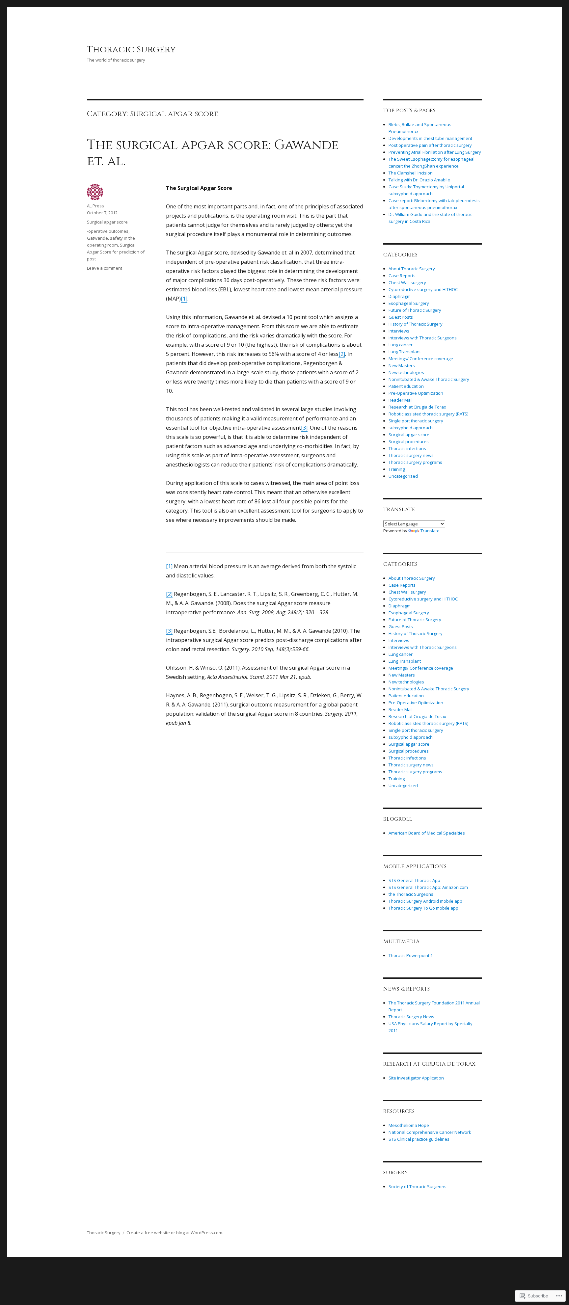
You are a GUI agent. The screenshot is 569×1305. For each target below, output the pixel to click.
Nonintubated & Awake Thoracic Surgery (429, 379)
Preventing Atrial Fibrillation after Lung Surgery (435, 152)
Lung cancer (401, 345)
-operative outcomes (107, 231)
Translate (430, 531)
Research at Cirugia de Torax (417, 407)
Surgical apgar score (107, 222)
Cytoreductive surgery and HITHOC (423, 289)
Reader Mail (401, 400)
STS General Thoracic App (414, 880)
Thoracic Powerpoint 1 (411, 955)
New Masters (402, 365)
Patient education (406, 386)
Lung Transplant (405, 352)
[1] (184, 298)
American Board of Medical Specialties (427, 833)
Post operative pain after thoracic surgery (430, 145)
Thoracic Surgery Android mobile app (425, 901)
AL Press (95, 206)
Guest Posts (401, 317)
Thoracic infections (407, 448)
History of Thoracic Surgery (416, 324)
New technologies (406, 372)
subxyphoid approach (411, 428)
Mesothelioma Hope (409, 1125)
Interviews (399, 331)
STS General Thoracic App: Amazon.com (428, 887)
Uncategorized (403, 476)
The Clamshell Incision (411, 173)
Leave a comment (104, 268)
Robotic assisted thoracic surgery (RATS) (428, 414)
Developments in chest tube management (430, 138)
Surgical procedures (409, 441)
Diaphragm (400, 296)
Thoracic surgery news (411, 455)
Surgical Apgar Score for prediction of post (116, 252)
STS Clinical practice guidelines (419, 1139)
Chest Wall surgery (407, 282)
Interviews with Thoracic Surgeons (423, 338)
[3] (304, 427)
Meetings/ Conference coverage (421, 358)
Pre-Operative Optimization (416, 393)
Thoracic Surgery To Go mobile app (423, 908)
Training (397, 469)
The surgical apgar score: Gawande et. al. (213, 153)
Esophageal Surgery (409, 303)
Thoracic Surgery (131, 49)
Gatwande (97, 238)
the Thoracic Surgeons (411, 894)
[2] (342, 354)
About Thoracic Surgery (412, 269)
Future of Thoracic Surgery (415, 310)
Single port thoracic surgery (416, 421)
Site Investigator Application (416, 1078)
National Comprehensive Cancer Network (430, 1132)
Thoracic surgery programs (415, 462)
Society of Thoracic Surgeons (418, 1186)
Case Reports (402, 276)
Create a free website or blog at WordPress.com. (174, 1233)
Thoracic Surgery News (411, 1017)
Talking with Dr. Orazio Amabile (419, 180)
